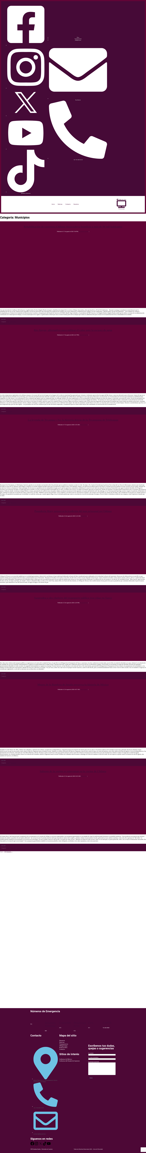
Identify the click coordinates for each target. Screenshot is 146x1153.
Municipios (13, 321)
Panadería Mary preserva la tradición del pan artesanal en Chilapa (73, 511)
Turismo (19, 848)
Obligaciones (63, 1046)
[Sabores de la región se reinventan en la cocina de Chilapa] (73, 832)
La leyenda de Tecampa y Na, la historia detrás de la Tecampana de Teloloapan (73, 419)
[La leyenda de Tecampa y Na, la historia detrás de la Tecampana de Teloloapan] (73, 481)
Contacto (67, 204)
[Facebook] (32, 1143)
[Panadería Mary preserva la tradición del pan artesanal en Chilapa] (73, 572)
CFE (90, 1022)
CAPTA (107, 1022)
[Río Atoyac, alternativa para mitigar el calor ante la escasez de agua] (73, 391)
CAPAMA (65, 1022)
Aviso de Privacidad (98, 1149)
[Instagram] (36, 1143)
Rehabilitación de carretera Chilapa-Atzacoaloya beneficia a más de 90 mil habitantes (73, 226)
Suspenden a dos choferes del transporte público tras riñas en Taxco (73, 597)
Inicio (53, 204)
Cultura (8, 502)
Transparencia (63, 1044)
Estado (8, 321)
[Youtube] (49, 1143)
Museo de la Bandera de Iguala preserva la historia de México (73, 684)
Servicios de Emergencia (34, 1021)
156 (5, 851)
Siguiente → (9, 851)
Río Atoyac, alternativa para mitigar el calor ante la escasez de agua (73, 330)
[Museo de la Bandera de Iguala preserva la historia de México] (73, 745)
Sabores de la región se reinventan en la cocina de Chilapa (73, 771)
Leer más (3, 319)
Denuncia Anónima (50, 1024)
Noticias (60, 204)
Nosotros (76, 204)
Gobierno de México (65, 1059)
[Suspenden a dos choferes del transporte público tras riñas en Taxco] (73, 659)
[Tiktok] (45, 1143)
